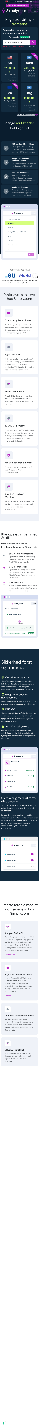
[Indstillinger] (30, 46)
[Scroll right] (35, 275)
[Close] (31, 5)
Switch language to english (18, 5)
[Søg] (33, 42)
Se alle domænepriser (26, 115)
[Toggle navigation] (35, 11)
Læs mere (9, 955)
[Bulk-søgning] (34, 46)
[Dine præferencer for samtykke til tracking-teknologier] (4, 1423)
